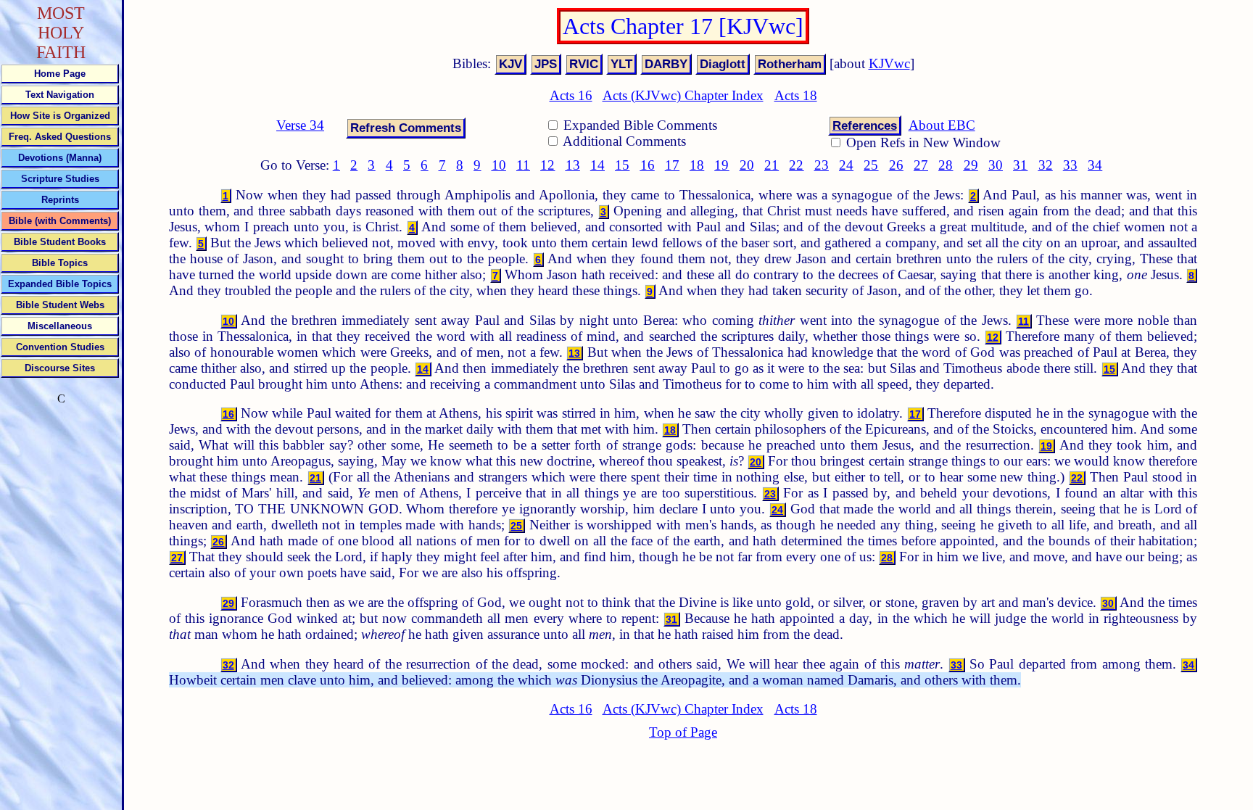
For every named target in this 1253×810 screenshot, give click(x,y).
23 (821, 165)
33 (1070, 165)
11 (523, 165)
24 (846, 165)
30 (995, 165)
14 (597, 165)
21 (771, 165)
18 (697, 165)
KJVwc (889, 63)
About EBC (942, 125)
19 (721, 165)
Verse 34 (300, 125)
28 (945, 165)
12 (547, 165)
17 (672, 165)
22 (796, 165)
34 (1095, 165)
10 (499, 165)
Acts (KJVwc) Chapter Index (683, 95)
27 (921, 165)
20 (747, 165)
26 (896, 165)
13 (573, 165)
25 (871, 165)
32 (1045, 165)
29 (971, 165)
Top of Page (683, 732)
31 (1020, 165)
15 (622, 165)
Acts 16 (571, 95)
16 (647, 165)
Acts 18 (795, 95)
